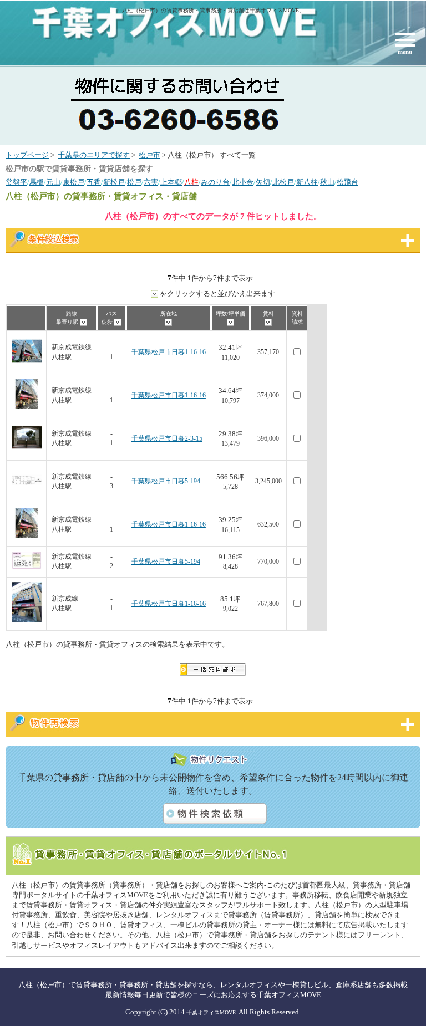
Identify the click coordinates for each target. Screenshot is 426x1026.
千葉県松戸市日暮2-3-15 (166, 438)
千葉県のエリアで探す (94, 155)
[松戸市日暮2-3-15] (27, 450)
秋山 (327, 182)
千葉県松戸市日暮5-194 (165, 481)
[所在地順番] (168, 322)
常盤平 (16, 182)
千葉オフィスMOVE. (211, 1012)
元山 (53, 182)
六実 (151, 182)
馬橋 (36, 182)
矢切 (263, 182)
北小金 (242, 182)
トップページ (27, 155)
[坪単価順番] (230, 322)
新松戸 (114, 182)
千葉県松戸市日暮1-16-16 (168, 352)
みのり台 (215, 182)
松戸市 (149, 155)
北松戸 (283, 182)
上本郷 (171, 182)
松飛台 (347, 182)
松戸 (134, 182)
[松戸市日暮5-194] (27, 493)
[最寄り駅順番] (83, 322)
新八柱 (307, 182)
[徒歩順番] (117, 322)
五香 (94, 182)
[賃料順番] (268, 322)
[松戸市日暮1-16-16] (27, 363)
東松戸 (73, 182)
